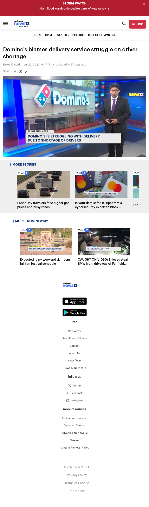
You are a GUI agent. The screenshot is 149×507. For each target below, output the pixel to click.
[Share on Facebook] (15, 71)
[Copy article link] (26, 71)
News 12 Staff (11, 64)
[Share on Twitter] (20, 71)
